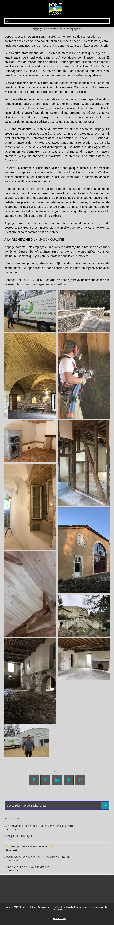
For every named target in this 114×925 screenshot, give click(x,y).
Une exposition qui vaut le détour (27, 867)
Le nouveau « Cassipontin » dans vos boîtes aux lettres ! (41, 826)
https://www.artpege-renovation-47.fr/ (41, 284)
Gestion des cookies (96, 907)
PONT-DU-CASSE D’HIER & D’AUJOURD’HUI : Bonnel (38, 857)
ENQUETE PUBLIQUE (19, 836)
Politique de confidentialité (64, 907)
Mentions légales (81, 907)
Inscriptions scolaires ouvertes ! (30, 846)
